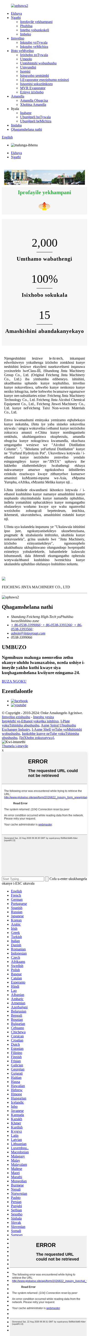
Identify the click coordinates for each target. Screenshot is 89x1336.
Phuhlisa (26, 26)
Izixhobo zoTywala (34, 55)
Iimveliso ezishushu (16, 717)
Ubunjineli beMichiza (35, 121)
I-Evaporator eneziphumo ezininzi (44, 80)
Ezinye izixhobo (32, 92)
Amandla (17, 96)
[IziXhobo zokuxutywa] (36, 738)
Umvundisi (28, 67)
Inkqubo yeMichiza (34, 47)
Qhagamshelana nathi (26, 129)
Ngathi (16, 18)
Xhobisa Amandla (33, 105)
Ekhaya (16, 13)
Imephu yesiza (43, 717)
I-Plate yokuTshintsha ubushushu (36, 723)
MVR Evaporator (32, 88)
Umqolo (26, 59)
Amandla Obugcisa (34, 100)
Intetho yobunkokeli (34, 30)
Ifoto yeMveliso (22, 51)
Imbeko (25, 34)
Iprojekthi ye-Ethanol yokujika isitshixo (30, 721)
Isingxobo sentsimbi (34, 76)
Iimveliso (17, 38)
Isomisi (25, 71)
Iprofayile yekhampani (36, 22)
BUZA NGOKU (14, 681)
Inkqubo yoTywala (33, 42)
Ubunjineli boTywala (35, 117)
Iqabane (25, 113)
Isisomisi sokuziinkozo (36, 84)
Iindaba (16, 125)
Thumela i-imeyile (15, 746)
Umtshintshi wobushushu (38, 63)
